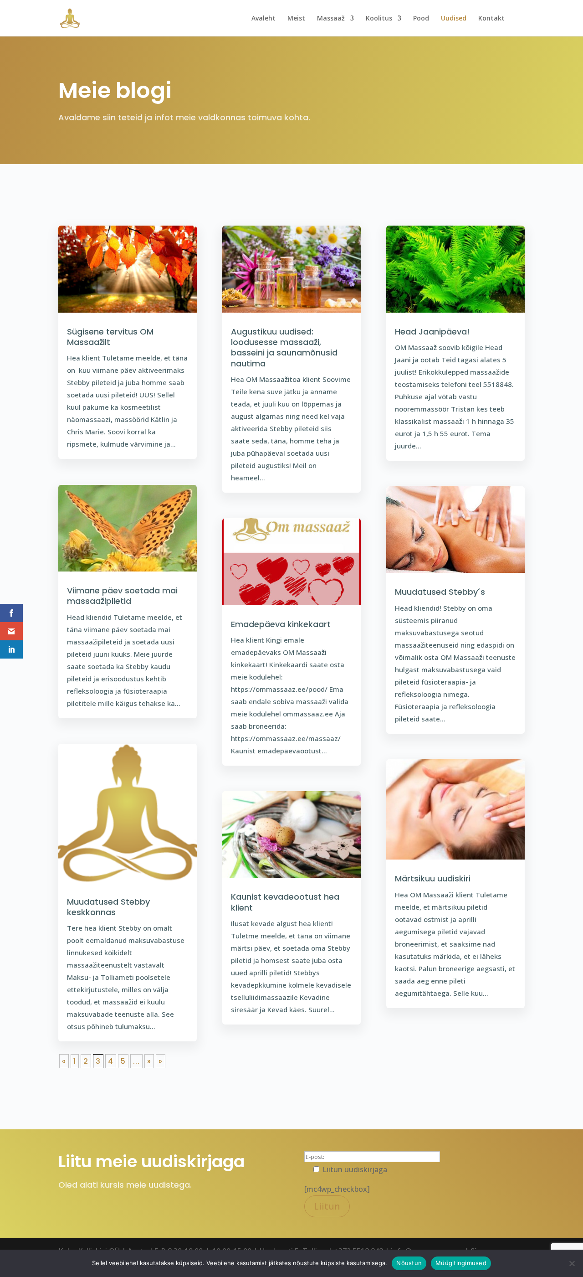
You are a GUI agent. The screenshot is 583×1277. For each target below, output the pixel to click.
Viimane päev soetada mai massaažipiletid (122, 596)
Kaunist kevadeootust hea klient (285, 902)
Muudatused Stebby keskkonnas (108, 907)
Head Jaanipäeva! (432, 331)
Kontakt (491, 18)
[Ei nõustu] (571, 1263)
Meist (296, 18)
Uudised (453, 18)
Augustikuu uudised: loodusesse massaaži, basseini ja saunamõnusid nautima (284, 347)
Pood (421, 18)
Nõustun (409, 1263)
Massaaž (331, 18)
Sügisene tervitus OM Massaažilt (110, 337)
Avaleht (263, 18)
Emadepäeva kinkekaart (281, 624)
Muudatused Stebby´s (440, 591)
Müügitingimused (460, 1263)
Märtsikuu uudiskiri (432, 878)
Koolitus (379, 18)
